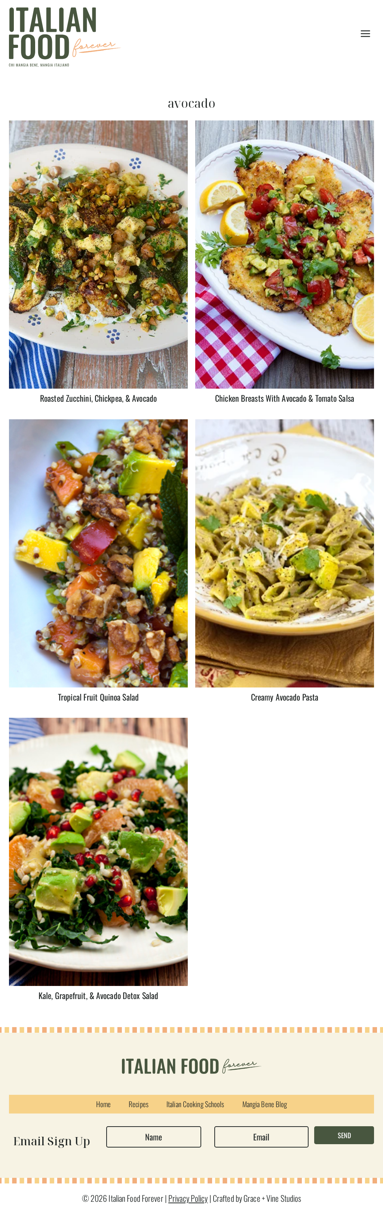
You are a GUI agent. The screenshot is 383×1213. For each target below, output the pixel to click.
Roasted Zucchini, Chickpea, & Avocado (98, 398)
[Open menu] (365, 33)
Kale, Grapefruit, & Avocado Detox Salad (98, 995)
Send (344, 1135)
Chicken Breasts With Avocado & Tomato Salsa (284, 398)
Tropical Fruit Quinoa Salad (98, 697)
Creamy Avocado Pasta (284, 697)
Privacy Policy (188, 1198)
